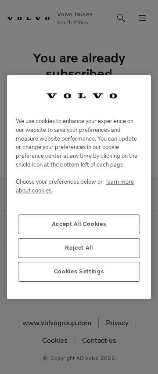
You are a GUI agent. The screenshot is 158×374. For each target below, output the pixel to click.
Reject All (79, 247)
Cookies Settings (79, 271)
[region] (79, 187)
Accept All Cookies (79, 224)
